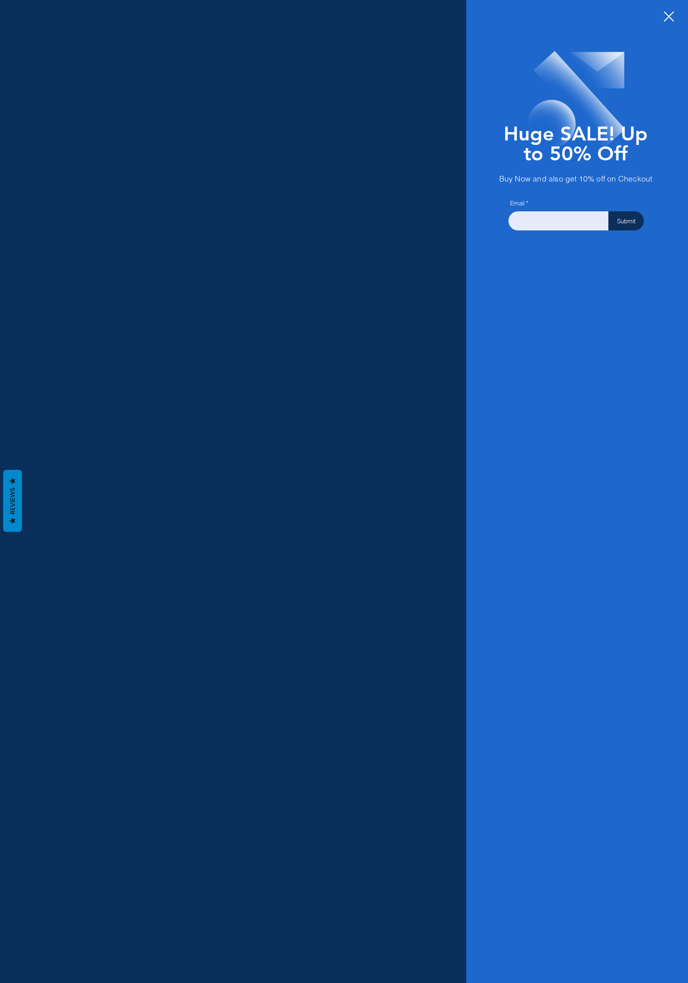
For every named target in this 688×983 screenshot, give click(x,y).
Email (517, 203)
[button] (669, 16)
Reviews (12, 501)
